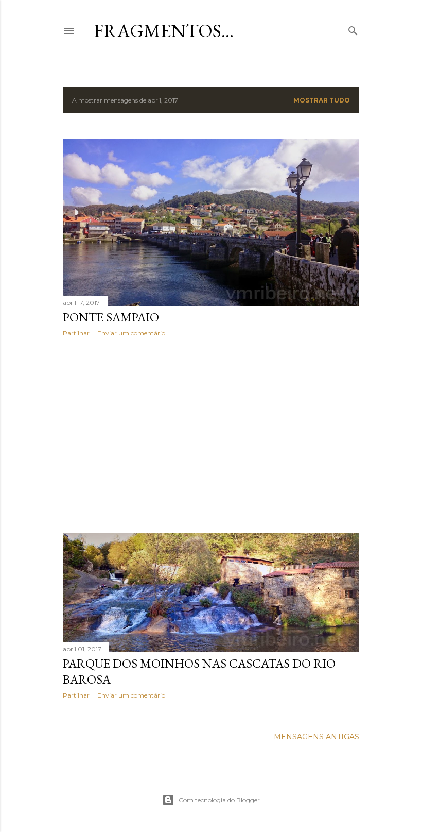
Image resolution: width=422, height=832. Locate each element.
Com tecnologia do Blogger (219, 800)
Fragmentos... (164, 31)
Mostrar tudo (321, 100)
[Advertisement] (211, 435)
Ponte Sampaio (111, 317)
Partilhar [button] (76, 333)
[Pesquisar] (353, 29)
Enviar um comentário (131, 333)
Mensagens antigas (316, 736)
